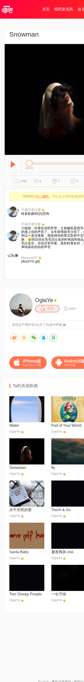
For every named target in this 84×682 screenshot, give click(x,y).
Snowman (17, 468)
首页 (46, 9)
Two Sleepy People (25, 594)
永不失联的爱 (20, 510)
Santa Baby (19, 552)
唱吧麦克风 (63, 9)
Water (14, 425)
